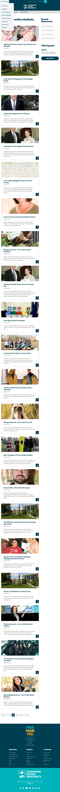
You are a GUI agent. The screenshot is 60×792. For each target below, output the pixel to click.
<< (6, 715)
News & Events (46, 754)
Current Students (6, 15)
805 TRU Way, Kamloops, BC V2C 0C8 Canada (30, 782)
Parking (45, 756)
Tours (45, 762)
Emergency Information (30, 739)
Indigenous (5, 21)
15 (17, 715)
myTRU (30, 1)
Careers (35, 1)
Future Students (6, 12)
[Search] (42, 26)
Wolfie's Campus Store (30, 756)
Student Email (29, 758)
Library (27, 754)
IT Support (28, 762)
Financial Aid (28, 752)
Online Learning (6, 18)
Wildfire (49, 51)
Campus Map (46, 764)
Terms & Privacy (30, 737)
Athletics (40, 1)
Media (10, 764)
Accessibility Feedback (30, 745)
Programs (4, 9)
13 (10, 715)
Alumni (10, 760)
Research (4, 27)
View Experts (50, 58)
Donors (10, 762)
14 (13, 715)
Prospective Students (13, 754)
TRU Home (5, 6)
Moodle (27, 760)
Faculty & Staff (12, 758)
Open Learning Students (13, 756)
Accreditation (30, 741)
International (5, 24)
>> (24, 715)
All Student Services (30, 764)
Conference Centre (47, 758)
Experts (16, 12)
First (2, 715)
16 (20, 715)
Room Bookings (47, 760)
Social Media (24, 12)
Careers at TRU (47, 752)
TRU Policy (30, 743)
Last (27, 715)
